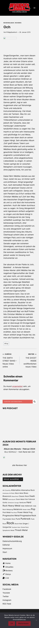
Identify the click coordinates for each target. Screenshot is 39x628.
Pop (6, 343)
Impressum (7, 548)
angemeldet (17, 386)
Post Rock (14, 512)
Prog (30, 512)
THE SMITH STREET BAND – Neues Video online (10, 360)
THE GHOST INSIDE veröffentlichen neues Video (29, 360)
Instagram (7, 600)
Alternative (16, 490)
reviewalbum (8, 23)
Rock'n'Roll (18, 524)
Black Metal (19, 493)
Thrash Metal (21, 530)
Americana (6, 493)
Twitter (6, 596)
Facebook (7, 589)
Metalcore (17, 509)
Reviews (18, 23)
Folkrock (31, 499)
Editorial (6, 545)
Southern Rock (16, 527)
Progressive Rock (28, 515)
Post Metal (7, 512)
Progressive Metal (11, 515)
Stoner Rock (25, 527)
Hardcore (22, 502)
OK (11, 623)
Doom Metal (20, 499)
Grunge (16, 502)
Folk (26, 499)
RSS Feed (7, 604)
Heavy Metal (14, 505)
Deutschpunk (11, 499)
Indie (22, 506)
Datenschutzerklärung (12, 541)
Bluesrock (7, 496)
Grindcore (11, 502)
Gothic (5, 502)
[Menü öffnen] (34, 8)
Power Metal (22, 512)
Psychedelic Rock (9, 519)
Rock (10, 523)
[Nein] (36, 620)
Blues (26, 493)
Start (5, 552)
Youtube (6, 593)
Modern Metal (26, 509)
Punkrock (25, 518)
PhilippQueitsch (11, 32)
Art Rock (12, 493)
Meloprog (9, 509)
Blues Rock (15, 496)
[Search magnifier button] (34, 401)
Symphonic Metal (8, 530)
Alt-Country (7, 490)
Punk (18, 519)
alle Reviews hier (19, 465)
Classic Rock (24, 496)
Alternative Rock (28, 490)
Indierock (28, 506)
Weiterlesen (23, 623)
